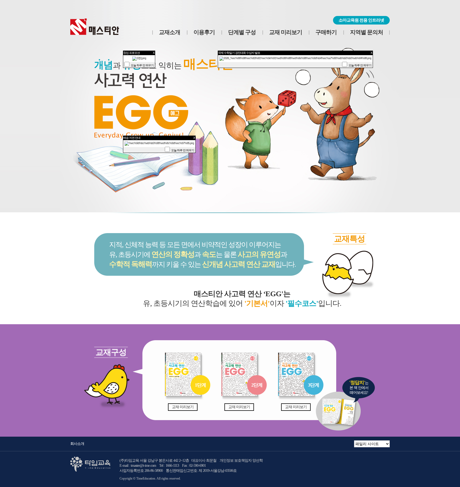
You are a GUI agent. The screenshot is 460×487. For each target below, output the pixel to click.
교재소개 (169, 32)
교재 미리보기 (285, 32)
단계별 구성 (242, 32)
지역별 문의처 (366, 32)
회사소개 (77, 444)
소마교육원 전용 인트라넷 (361, 20)
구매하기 (326, 32)
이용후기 (204, 32)
